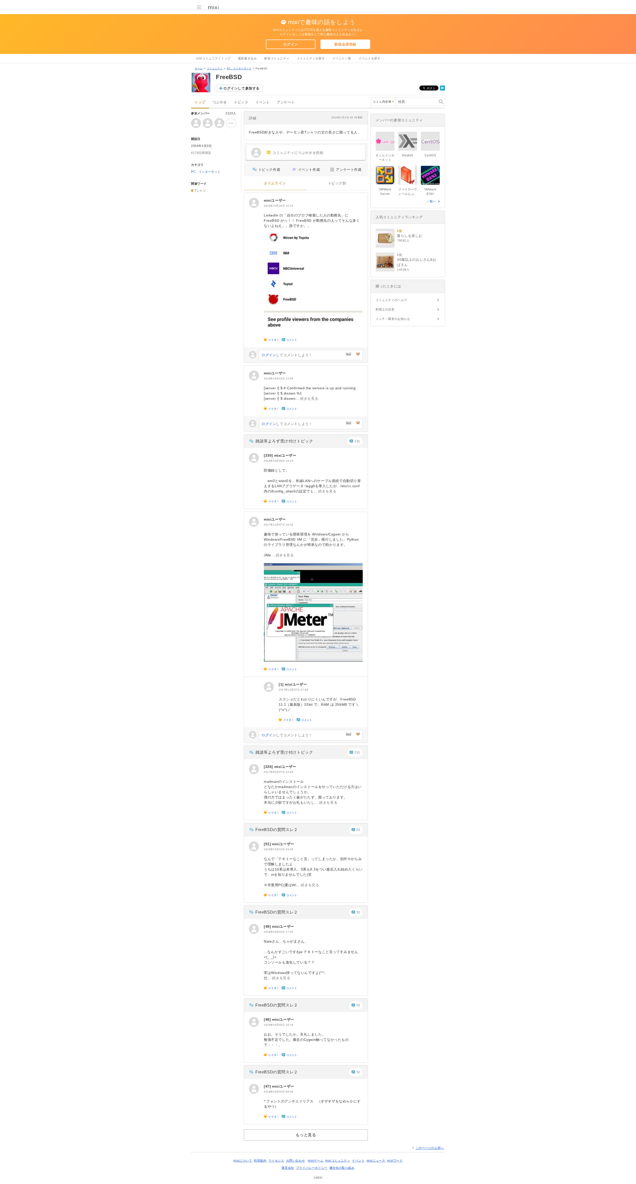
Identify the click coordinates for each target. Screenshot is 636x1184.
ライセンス (276, 1160)
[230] (269, 455)
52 (358, 830)
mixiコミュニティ (337, 1160)
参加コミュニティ (276, 58)
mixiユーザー (275, 200)
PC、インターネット (239, 68)
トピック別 (337, 183)
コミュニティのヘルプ (391, 300)
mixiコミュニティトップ (213, 58)
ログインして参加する (241, 88)
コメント (291, 339)
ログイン (290, 44)
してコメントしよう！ (287, 355)
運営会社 (287, 1168)
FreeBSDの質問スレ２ (276, 830)
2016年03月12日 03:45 (278, 849)
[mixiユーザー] (254, 203)
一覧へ (431, 201)
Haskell (407, 155)
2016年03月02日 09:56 (278, 1091)
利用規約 (260, 1160)
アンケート (286, 102)
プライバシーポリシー (311, 1168)
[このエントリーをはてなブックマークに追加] (442, 89)
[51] (268, 844)
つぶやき (219, 102)
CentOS (430, 155)
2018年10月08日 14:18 (278, 460)
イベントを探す (369, 58)
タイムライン (275, 183)
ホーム (199, 68)
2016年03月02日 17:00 (278, 931)
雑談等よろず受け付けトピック (284, 441)
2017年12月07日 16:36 (278, 524)
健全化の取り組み (342, 1168)
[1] (282, 684)
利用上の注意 (385, 309)
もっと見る (306, 1135)
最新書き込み (247, 58)
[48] (268, 1019)
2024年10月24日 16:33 (278, 205)
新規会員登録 (345, 44)
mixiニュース (376, 1160)
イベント (262, 102)
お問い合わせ (295, 1160)
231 (357, 441)
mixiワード (394, 1160)
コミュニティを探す (311, 58)
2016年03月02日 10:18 (278, 1024)
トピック (241, 102)
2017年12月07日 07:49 (293, 689)
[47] (268, 1086)
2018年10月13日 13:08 (278, 378)
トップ (200, 102)
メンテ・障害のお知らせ (393, 319)
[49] (268, 926)
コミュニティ (215, 68)
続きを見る (309, 398)
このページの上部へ (430, 1148)
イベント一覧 (341, 58)
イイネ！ (273, 339)
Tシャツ (200, 190)
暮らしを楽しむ (409, 236)
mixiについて (242, 1160)
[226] (269, 767)
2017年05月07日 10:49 (278, 772)
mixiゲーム (315, 1160)
